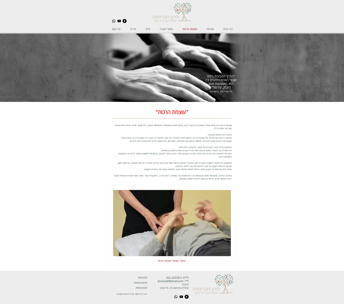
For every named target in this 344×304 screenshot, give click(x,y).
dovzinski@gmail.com (170, 281)
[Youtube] (119, 21)
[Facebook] (125, 21)
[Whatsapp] (114, 21)
